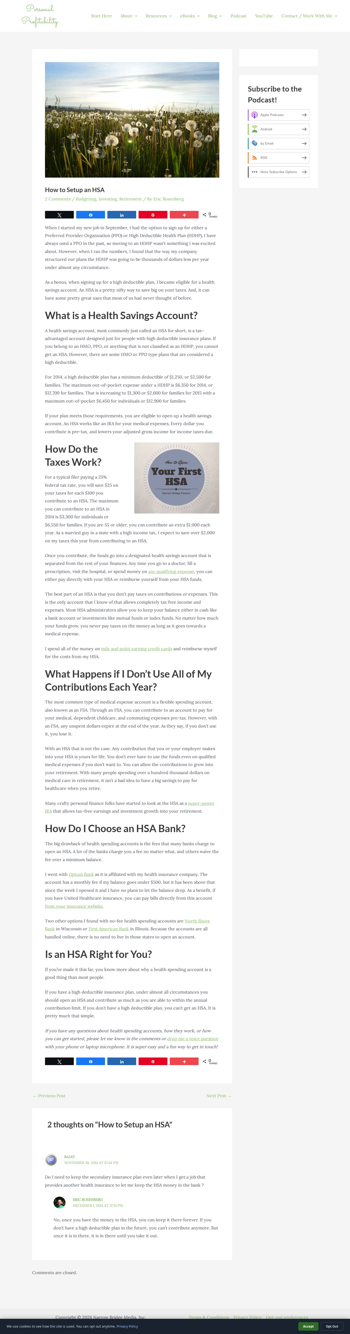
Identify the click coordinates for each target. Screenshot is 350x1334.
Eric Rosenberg (88, 1199)
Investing (108, 199)
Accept (308, 1326)
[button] (134, 15)
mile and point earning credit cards (136, 648)
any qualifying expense (171, 571)
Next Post (219, 1096)
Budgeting (86, 199)
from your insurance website (74, 906)
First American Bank (109, 928)
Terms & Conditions (209, 1317)
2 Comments (57, 199)
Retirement (130, 199)
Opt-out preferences (287, 1317)
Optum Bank (81, 874)
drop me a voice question (192, 1038)
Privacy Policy (247, 1317)
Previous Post (49, 1096)
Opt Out (332, 1326)
